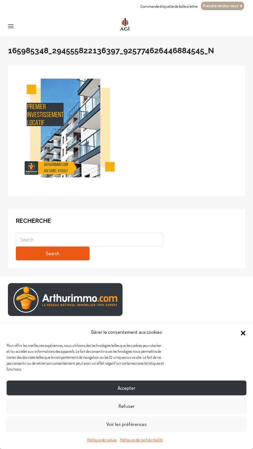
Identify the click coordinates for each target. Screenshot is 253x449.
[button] (243, 332)
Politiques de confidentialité (141, 439)
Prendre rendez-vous (222, 5)
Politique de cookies (102, 439)
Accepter (126, 388)
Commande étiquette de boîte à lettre (169, 6)
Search (53, 253)
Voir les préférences (126, 424)
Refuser (127, 406)
